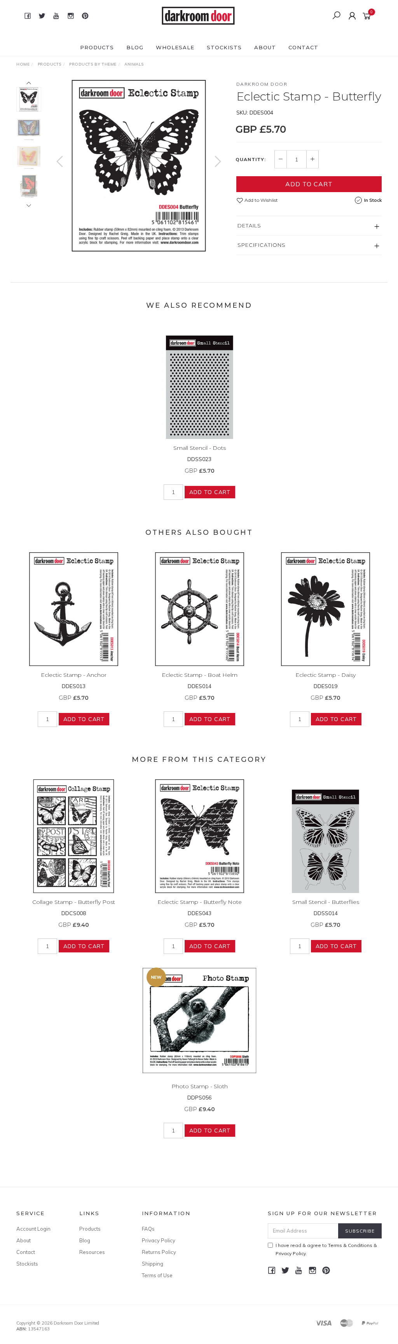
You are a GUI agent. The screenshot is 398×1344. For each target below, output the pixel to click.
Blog (134, 47)
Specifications (261, 245)
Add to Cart (309, 184)
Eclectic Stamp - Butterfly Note (199, 901)
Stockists (224, 47)
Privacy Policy (158, 1240)
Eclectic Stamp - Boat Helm (199, 674)
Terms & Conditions (350, 1245)
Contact (303, 47)
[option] (139, 165)
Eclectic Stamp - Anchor (73, 674)
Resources (92, 1252)
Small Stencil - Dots (199, 447)
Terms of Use (157, 1275)
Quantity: (251, 159)
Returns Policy (159, 1252)
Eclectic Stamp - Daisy (325, 674)
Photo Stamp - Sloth (199, 1086)
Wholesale (175, 47)
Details (249, 225)
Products (97, 47)
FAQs (148, 1229)
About (265, 47)
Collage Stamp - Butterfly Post (73, 901)
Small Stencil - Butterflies (325, 901)
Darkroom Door (262, 84)
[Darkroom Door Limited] (198, 15)
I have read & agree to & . (326, 1249)
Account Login (33, 1229)
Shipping (152, 1264)
